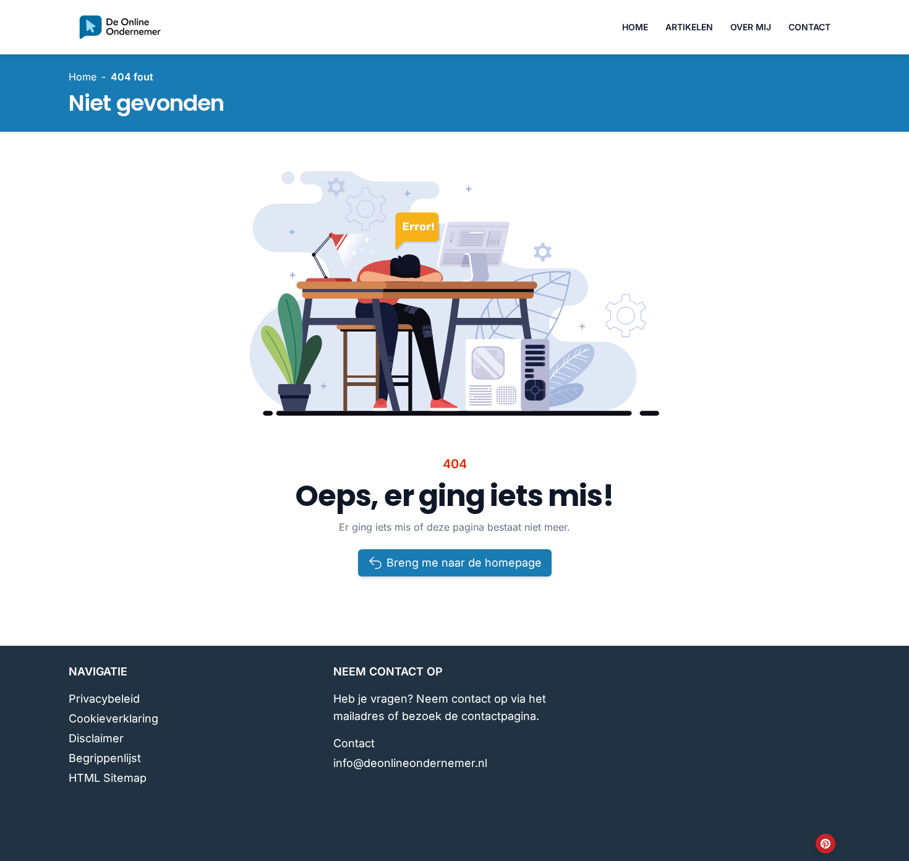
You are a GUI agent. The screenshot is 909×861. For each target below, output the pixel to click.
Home (635, 27)
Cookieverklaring (113, 718)
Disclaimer (96, 738)
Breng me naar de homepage (464, 562)
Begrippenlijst (105, 758)
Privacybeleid (104, 698)
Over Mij (750, 27)
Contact (809, 27)
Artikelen (689, 27)
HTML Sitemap (108, 777)
